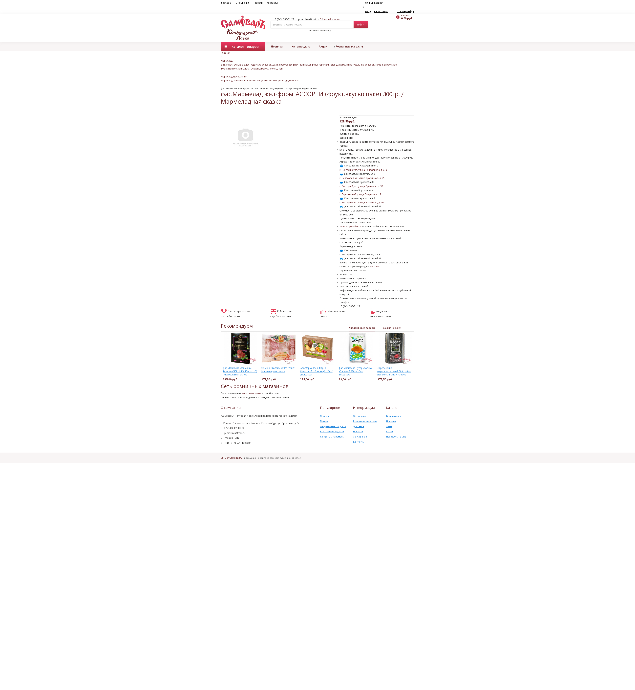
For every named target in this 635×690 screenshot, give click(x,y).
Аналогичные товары (362, 327)
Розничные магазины (350, 46)
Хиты (389, 426)
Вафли (224, 64)
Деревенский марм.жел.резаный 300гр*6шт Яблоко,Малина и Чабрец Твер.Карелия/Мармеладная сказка (394, 374)
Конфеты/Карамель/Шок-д (322, 64)
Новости (258, 2)
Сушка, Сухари (251, 68)
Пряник (232, 68)
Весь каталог (393, 416)
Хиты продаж (301, 46)
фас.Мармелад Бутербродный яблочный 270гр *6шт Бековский (355, 371)
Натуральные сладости (362, 64)
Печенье (380, 64)
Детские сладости (262, 64)
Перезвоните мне (396, 436)
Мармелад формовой (287, 80)
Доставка (226, 2)
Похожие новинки (391, 327)
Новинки (277, 46)
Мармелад (343, 64)
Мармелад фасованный (262, 80)
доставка (375, 266)
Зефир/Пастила (298, 64)
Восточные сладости (240, 64)
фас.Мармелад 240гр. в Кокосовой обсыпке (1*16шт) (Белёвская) (316, 371)
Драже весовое (281, 64)
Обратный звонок (330, 19)
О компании (242, 2)
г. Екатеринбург (405, 11)
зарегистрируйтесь (350, 226)
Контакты (272, 2)
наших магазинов (251, 393)
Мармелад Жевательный (235, 80)
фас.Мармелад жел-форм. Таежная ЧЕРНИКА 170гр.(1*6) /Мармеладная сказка (240, 371)
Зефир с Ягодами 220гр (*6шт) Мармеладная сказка (278, 369)
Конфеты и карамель (332, 436)
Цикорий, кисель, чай (271, 68)
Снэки (239, 68)
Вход (368, 11)
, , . (363, 169)
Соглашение (360, 436)
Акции (323, 46)
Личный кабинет (374, 2)
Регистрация (381, 11)
